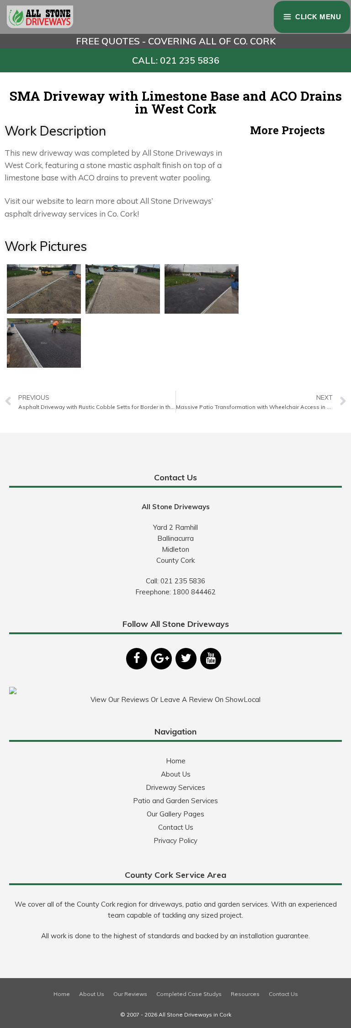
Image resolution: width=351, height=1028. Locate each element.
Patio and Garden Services (175, 800)
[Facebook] (136, 658)
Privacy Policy (175, 840)
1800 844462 (194, 591)
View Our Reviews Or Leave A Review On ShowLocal (175, 699)
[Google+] (161, 658)
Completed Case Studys (189, 993)
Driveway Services (175, 787)
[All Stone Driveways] (40, 17)
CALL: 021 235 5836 (175, 60)
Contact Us (175, 827)
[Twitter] (186, 658)
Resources (245, 993)
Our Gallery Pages (175, 814)
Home (176, 760)
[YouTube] (210, 658)
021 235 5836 (182, 581)
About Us (176, 774)
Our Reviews (130, 993)
